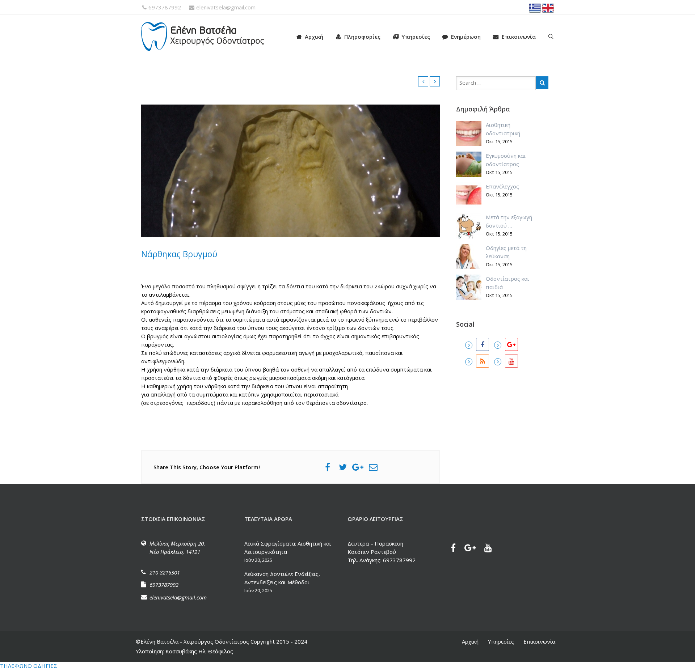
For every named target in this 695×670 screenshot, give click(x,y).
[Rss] (477, 361)
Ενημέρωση (466, 36)
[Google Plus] (506, 344)
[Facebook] (477, 344)
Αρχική (314, 36)
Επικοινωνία (519, 36)
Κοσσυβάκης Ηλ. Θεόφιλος (198, 651)
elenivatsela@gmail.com (226, 7)
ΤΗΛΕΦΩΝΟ (16, 665)
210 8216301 (164, 572)
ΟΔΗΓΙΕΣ (45, 665)
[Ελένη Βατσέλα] (210, 36)
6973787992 (164, 7)
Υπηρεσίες (415, 36)
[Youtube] (506, 361)
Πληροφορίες (362, 36)
